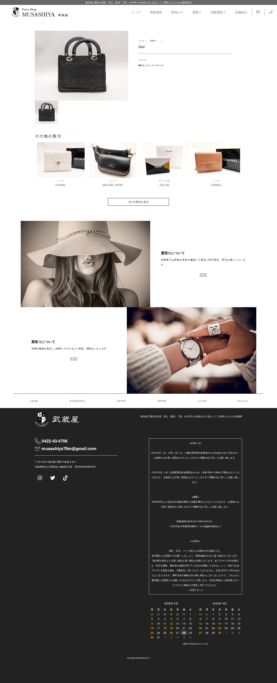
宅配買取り (218, 12)
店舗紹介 (241, 12)
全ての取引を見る (138, 202)
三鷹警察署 (161, 401)
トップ (136, 12)
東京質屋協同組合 (77, 401)
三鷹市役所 (121, 401)
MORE (203, 274)
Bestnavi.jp (243, 401)
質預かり (177, 12)
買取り (197, 12)
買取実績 (156, 12)
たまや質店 (202, 401)
